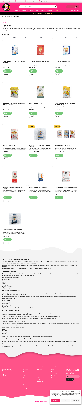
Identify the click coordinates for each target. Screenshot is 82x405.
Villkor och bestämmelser (40, 370)
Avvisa (65, 400)
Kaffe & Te (49, 10)
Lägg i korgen (5, 71)
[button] (79, 391)
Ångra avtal (54, 373)
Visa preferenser (75, 400)
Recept (53, 375)
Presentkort (25, 379)
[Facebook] (3, 375)
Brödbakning (7, 16)
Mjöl (12, 16)
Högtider (25, 390)
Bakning (16, 10)
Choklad (24, 371)
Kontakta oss (54, 371)
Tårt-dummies (26, 369)
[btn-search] (55, 6)
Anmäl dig (69, 379)
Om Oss (53, 369)
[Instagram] (5, 375)
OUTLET (59, 10)
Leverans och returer (41, 375)
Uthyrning (25, 388)
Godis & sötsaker (26, 375)
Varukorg (39, 379)
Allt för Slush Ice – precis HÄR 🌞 (41, 13)
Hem (3, 16)
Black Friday (25, 386)
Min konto (39, 377)
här (22, 1)
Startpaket (25, 382)
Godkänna (55, 400)
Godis (36, 10)
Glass (42, 10)
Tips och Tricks (54, 377)
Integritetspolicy (68, 402)
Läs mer (6, 74)
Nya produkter (75, 10)
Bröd (31, 10)
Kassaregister (40, 381)
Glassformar (25, 377)
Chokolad (24, 10)
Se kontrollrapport (55, 379)
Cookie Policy (62, 402)
